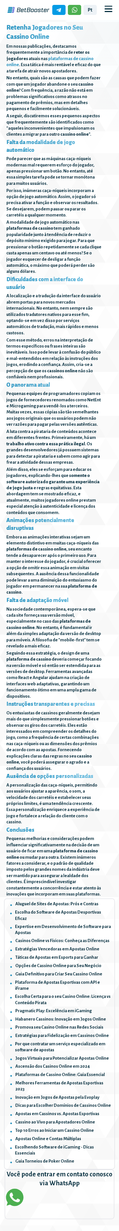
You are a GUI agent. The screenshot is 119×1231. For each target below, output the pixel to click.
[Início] (28, 10)
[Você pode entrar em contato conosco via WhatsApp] (59, 1197)
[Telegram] (59, 10)
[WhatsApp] (74, 10)
